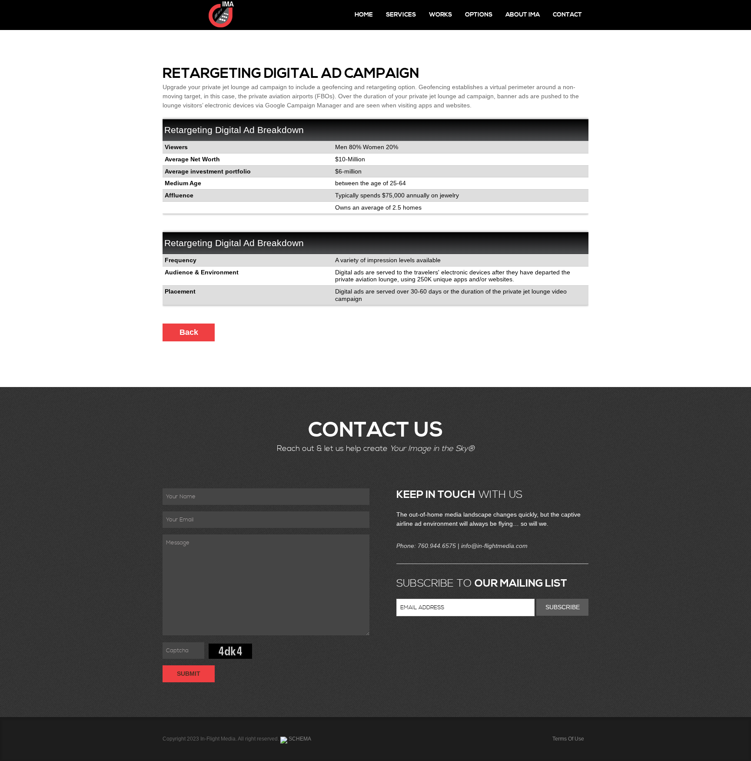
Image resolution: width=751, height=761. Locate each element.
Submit (188, 673)
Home (364, 15)
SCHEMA (299, 739)
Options (478, 15)
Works (440, 15)
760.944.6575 (437, 545)
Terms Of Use (568, 739)
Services (401, 15)
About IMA (522, 15)
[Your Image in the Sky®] (199, 15)
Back (188, 332)
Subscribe (562, 607)
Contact (567, 15)
